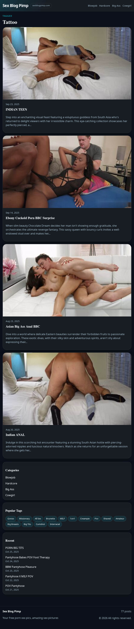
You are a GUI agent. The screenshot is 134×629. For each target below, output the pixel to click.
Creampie (85, 518)
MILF (62, 518)
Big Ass (116, 5)
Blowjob (92, 5)
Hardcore (104, 5)
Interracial (55, 524)
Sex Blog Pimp (15, 5)
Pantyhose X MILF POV (19, 576)
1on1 (72, 518)
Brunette (50, 518)
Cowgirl (127, 5)
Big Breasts (13, 524)
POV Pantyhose (15, 586)
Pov (96, 518)
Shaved (107, 518)
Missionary (24, 518)
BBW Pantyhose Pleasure (20, 567)
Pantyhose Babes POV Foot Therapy (27, 557)
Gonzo (11, 518)
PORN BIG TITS (14, 548)
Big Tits (27, 524)
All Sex (38, 518)
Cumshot (40, 524)
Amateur (120, 518)
